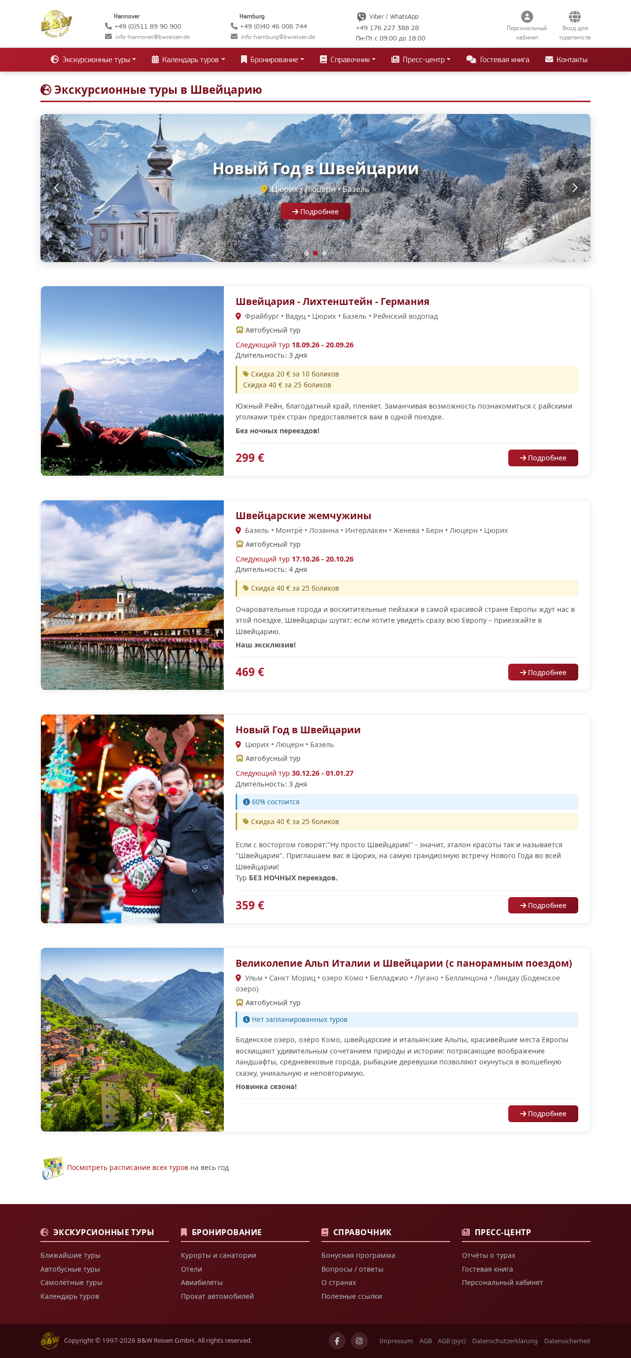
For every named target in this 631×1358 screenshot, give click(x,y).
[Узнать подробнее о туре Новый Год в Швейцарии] (132, 818)
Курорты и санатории (218, 1255)
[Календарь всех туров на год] (52, 1167)
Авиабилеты (202, 1282)
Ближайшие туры (70, 1255)
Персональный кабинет (502, 1282)
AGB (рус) (452, 1340)
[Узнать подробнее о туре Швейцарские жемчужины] (132, 594)
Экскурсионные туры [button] (95, 59)
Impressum (396, 1340)
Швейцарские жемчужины (303, 515)
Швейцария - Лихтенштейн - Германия (332, 301)
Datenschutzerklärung (505, 1340)
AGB (426, 1340)
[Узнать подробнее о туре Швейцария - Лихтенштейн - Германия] (132, 380)
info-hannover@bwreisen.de (152, 36)
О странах (338, 1282)
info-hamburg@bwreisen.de (278, 36)
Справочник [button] (349, 59)
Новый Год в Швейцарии (298, 729)
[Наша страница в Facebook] (337, 1340)
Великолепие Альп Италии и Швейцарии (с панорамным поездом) (404, 963)
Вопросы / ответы (352, 1269)
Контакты (571, 59)
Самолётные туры (71, 1282)
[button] (56, 188)
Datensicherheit (567, 1340)
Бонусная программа (358, 1255)
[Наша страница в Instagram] (359, 1340)
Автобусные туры (70, 1269)
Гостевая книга (503, 59)
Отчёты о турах (488, 1255)
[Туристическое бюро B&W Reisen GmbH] (56, 23)
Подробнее (318, 211)
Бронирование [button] (273, 59)
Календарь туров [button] (189, 59)
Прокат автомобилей (217, 1296)
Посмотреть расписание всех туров (127, 1167)
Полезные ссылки (351, 1296)
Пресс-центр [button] (423, 59)
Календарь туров (69, 1296)
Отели (191, 1269)
